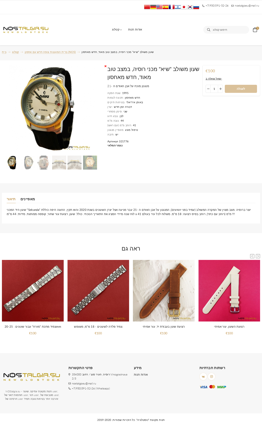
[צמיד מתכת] (33, 291)
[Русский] (196, 7)
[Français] (172, 7)
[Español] (165, 7)
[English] (159, 7)
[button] (258, 256)
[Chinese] (147, 7)
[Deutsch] (153, 7)
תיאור (11, 199)
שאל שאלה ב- (214, 78)
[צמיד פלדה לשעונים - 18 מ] (98, 291)
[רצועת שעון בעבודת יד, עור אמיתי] (164, 291)
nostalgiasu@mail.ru (84, 383)
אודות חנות (135, 29)
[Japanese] (184, 7)
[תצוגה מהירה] (57, 266)
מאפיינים (28, 199)
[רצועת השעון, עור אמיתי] (229, 291)
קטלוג (115, 29)
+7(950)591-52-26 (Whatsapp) (91, 388)
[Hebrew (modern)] (178, 7)
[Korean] (190, 7)
